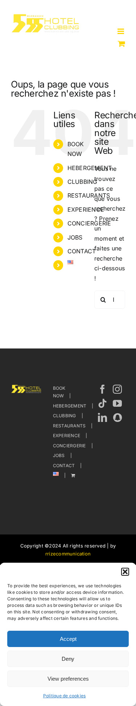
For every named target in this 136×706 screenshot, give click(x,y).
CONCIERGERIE (69, 445)
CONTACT (81, 251)
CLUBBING (82, 181)
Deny (68, 659)
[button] (125, 571)
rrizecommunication (68, 554)
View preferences (68, 679)
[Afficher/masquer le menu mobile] (121, 31)
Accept (68, 639)
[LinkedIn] (102, 417)
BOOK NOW (59, 391)
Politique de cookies (64, 695)
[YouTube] (117, 403)
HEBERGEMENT (70, 406)
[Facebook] (102, 389)
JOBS (75, 237)
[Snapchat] (117, 417)
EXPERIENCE (85, 209)
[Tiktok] (102, 403)
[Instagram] (117, 389)
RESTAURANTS (69, 425)
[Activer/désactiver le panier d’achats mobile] (121, 43)
